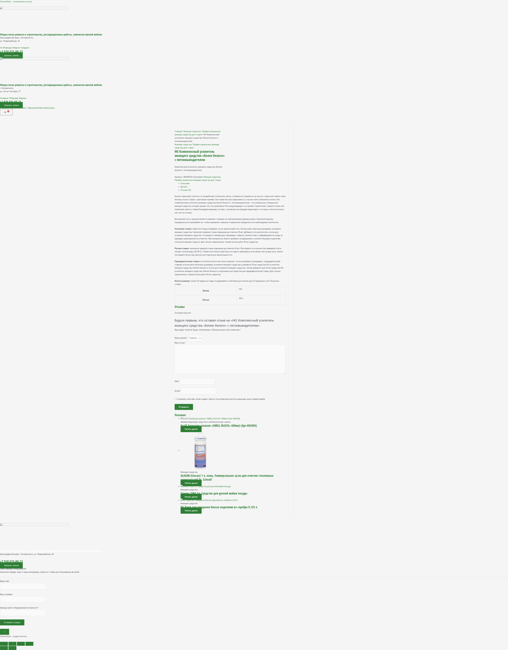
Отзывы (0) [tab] (186, 190)
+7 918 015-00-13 (11, 51)
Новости (41, 108)
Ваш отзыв (180, 343)
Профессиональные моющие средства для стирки (198, 180)
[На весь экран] (12, 644)
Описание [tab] (185, 183)
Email (178, 391)
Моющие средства (192, 131)
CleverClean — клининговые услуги (16, 1)
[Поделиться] (21, 644)
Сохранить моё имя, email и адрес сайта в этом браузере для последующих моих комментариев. (221, 399)
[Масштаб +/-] (4, 644)
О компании (14, 108)
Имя (177, 381)
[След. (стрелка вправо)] (12, 648)
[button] (24, 108)
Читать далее (191, 429)
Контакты (50, 108)
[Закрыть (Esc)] (29, 644)
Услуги (23, 108)
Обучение (32, 108)
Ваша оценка (181, 338)
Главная (4, 108)
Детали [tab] (184, 187)
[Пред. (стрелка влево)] (4, 648)
